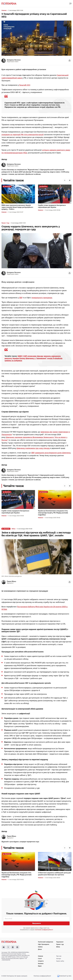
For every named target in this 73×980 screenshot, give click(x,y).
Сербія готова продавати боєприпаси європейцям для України (52, 206)
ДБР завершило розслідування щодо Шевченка (51, 453)
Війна (13, 529)
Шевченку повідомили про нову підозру (33, 448)
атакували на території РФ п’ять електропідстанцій (23, 134)
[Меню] (70, 3)
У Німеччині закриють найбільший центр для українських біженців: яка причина (54, 874)
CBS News (32, 971)
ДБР (20, 298)
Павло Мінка (11, 581)
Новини (4, 10)
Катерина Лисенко (14, 60)
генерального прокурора (41, 298)
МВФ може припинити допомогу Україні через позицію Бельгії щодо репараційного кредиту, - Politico (17, 207)
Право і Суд (5, 223)
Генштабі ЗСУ (24, 85)
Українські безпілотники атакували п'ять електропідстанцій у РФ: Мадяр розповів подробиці (53, 513)
